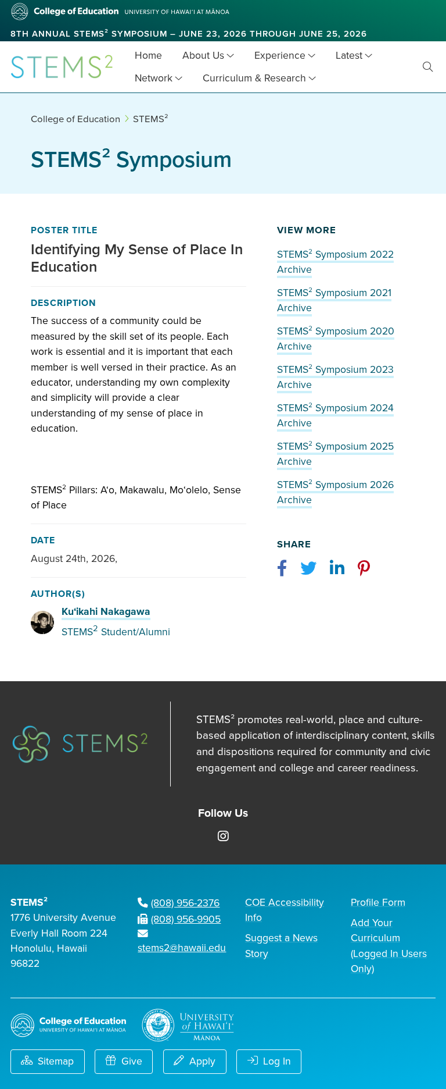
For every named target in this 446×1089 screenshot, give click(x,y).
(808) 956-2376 (185, 903)
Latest (349, 55)
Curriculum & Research (254, 78)
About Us (203, 55)
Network (153, 78)
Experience (279, 55)
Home (148, 55)
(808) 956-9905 (186, 919)
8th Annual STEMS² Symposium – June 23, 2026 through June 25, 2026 (188, 34)
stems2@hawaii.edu (182, 948)
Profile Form (378, 902)
